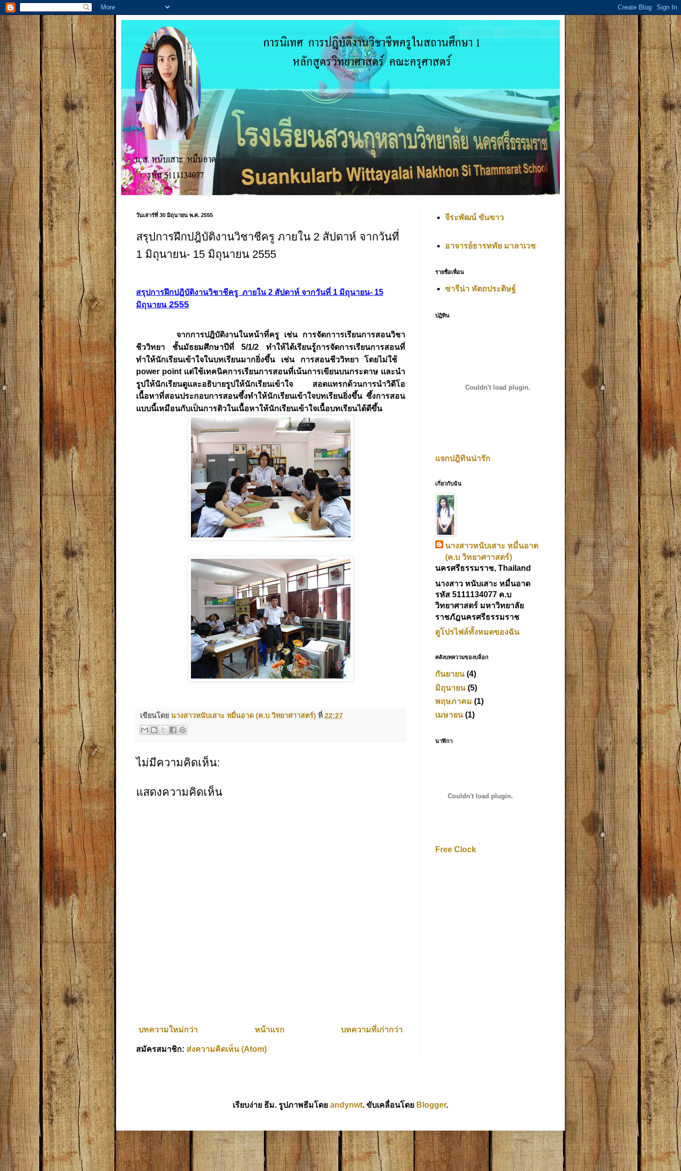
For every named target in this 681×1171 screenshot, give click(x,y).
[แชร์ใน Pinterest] (182, 730)
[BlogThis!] (154, 730)
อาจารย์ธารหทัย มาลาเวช (490, 245)
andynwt (346, 1105)
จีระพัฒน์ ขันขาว (474, 217)
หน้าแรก (270, 1029)
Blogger (431, 1105)
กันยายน (450, 674)
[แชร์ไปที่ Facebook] (173, 730)
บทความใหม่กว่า (168, 1029)
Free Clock (455, 849)
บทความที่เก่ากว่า (372, 1029)
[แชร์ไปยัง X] (164, 730)
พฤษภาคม (453, 701)
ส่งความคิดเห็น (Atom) (226, 1049)
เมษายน (449, 714)
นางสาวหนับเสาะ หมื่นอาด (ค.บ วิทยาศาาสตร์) (491, 551)
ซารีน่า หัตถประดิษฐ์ (480, 288)
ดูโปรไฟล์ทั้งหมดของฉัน (477, 632)
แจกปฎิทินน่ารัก (463, 458)
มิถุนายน (450, 688)
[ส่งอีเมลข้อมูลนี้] (145, 730)
